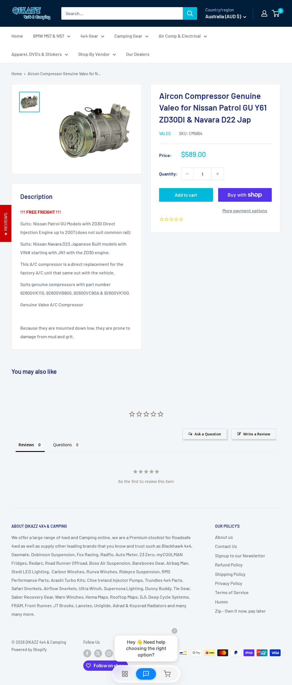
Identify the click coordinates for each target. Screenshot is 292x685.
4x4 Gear (89, 35)
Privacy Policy (228, 583)
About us (224, 537)
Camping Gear (128, 35)
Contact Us (226, 546)
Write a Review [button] (256, 434)
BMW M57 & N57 (48, 35)
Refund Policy (229, 564)
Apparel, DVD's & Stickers (36, 54)
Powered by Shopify (29, 649)
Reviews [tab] (26, 444)
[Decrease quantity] (187, 174)
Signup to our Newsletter (240, 555)
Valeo (165, 133)
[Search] (190, 13)
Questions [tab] (62, 444)
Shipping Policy (230, 574)
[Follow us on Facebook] (87, 653)
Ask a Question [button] (207, 434)
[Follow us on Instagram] (109, 653)
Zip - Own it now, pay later (240, 610)
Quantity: (168, 173)
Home (17, 35)
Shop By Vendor (94, 54)
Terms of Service (232, 592)
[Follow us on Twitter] (98, 653)
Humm (221, 601)
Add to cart (186, 194)
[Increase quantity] (218, 174)
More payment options (244, 210)
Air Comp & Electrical (180, 35)
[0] (275, 13)
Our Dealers (137, 54)
